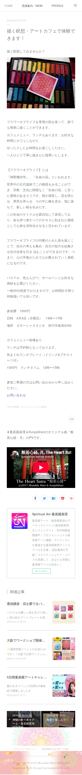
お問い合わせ (16, 395)
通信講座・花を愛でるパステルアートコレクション (43, 603)
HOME (9, 5)
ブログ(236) (13, 406)
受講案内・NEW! (32, 5)
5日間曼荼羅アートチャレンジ (28, 677)
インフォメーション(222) (33, 406)
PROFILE (57, 5)
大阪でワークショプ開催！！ (27, 640)
